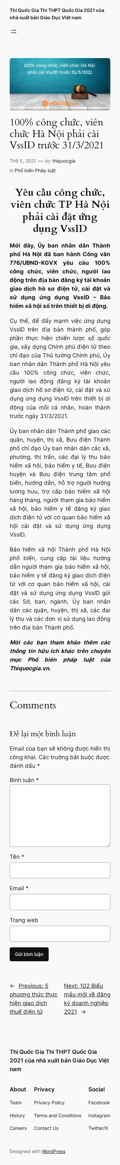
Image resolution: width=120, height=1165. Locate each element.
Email (19, 888)
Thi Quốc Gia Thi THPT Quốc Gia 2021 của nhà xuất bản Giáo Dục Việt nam (59, 1060)
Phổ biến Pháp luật (35, 170)
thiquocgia (63, 161)
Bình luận (24, 780)
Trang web (24, 920)
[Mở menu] (14, 32)
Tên (17, 856)
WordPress (53, 1151)
